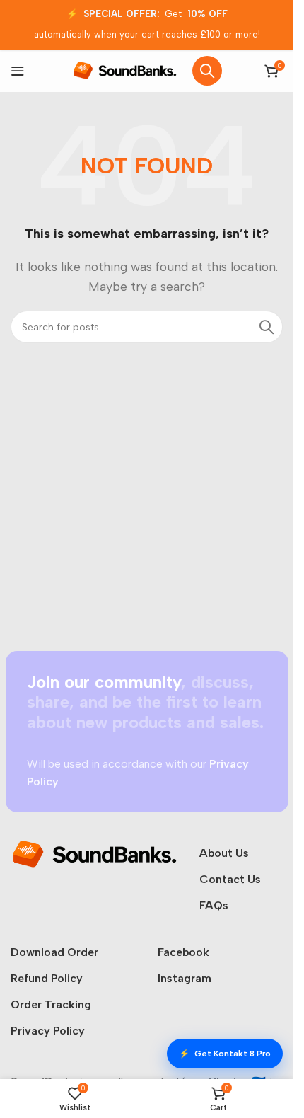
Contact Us (230, 879)
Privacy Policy (48, 1030)
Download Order (54, 952)
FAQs (213, 905)
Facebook (183, 952)
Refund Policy (47, 978)
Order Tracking (51, 1004)
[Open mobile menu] (18, 71)
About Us (224, 853)
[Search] (207, 71)
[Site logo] (125, 69)
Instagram (184, 978)
